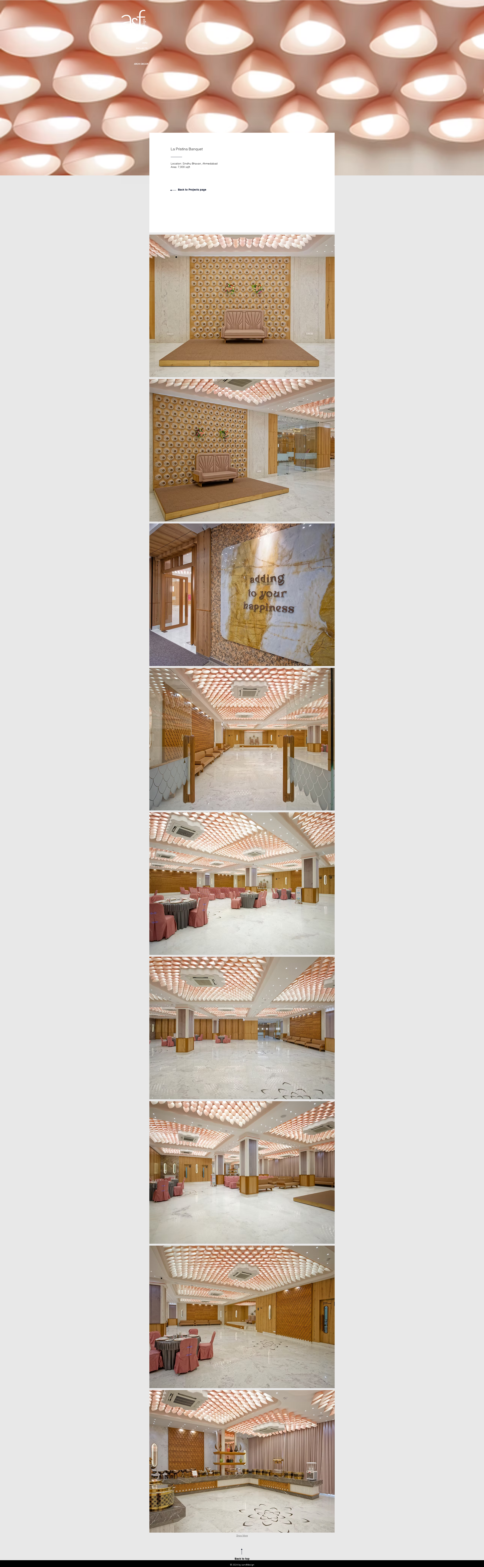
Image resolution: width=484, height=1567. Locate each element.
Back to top (242, 1558)
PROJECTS (135, 49)
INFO (135, 43)
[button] (242, 306)
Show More (242, 1535)
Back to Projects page (192, 189)
